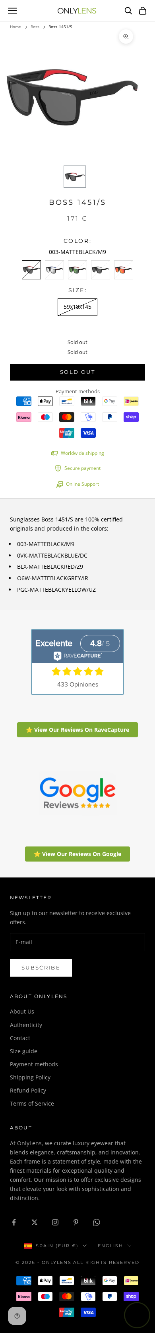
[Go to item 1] (75, 176)
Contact (20, 1038)
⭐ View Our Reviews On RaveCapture (77, 729)
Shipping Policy (30, 1077)
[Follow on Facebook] (14, 1222)
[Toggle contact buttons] (137, 1315)
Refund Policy (28, 1090)
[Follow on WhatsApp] (97, 1222)
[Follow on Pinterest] (76, 1222)
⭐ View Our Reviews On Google (77, 854)
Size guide (23, 1051)
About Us (22, 1011)
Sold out (77, 372)
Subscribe (40, 967)
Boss (35, 26)
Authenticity (26, 1025)
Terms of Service (32, 1103)
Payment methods (34, 1064)
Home (15, 26)
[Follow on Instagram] (55, 1222)
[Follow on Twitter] (35, 1222)
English (110, 1245)
